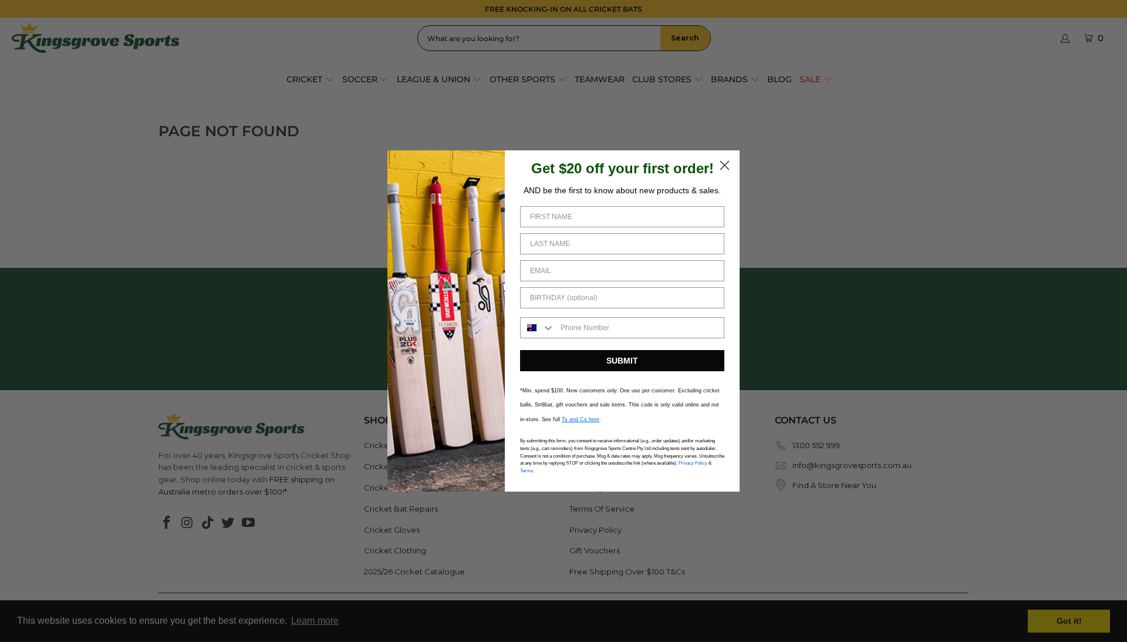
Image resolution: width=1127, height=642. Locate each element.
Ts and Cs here (580, 419)
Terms (526, 470)
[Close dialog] (724, 165)
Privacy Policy (693, 463)
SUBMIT (622, 360)
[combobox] (538, 328)
